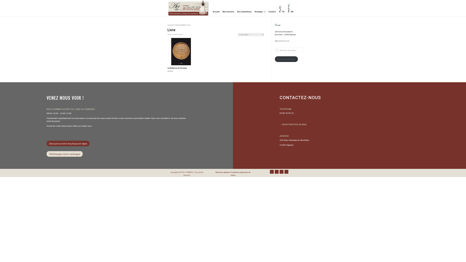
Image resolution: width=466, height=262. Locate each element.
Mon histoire (228, 12)
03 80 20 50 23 (283, 41)
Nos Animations (244, 12)
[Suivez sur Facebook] (272, 172)
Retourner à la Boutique (286, 59)
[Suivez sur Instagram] (281, 172)
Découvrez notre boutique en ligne (68, 143)
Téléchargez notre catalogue (64, 153)
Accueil (216, 12)
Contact (272, 12)
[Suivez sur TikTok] (286, 172)
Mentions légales (222, 172)
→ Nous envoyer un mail (293, 124)
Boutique (259, 12)
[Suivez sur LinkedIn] (277, 172)
